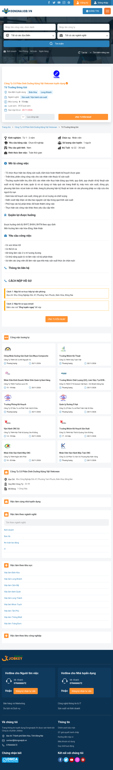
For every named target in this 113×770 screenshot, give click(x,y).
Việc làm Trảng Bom (12, 623)
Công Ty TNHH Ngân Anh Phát (15, 457)
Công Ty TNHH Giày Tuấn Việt (70, 360)
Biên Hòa (33, 92)
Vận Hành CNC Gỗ (12, 429)
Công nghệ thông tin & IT (69, 703)
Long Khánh (46, 92)
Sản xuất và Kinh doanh (69, 708)
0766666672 (11, 745)
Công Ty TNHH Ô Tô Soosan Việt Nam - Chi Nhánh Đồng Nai (81, 384)
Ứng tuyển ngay (83, 117)
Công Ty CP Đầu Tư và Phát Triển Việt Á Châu (21, 408)
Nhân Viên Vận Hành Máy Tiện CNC (74, 453)
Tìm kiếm (59, 43)
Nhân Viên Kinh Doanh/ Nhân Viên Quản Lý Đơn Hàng (27, 380)
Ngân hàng (44, 51)
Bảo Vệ (7, 536)
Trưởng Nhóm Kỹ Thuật (69, 356)
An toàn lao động (11, 543)
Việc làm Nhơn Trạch (13, 604)
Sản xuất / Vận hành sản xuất (34, 97)
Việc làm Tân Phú (11, 611)
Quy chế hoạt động (66, 746)
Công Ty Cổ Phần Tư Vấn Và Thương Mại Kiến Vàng (78, 457)
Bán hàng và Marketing (14, 703)
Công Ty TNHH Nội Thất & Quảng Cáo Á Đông (21, 432)
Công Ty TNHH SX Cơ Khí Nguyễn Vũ (17, 360)
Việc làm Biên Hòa (12, 572)
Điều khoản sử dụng (66, 741)
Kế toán (33, 51)
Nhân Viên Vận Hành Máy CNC (17, 453)
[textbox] (30, 35)
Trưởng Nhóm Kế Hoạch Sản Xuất (74, 429)
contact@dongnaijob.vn (16, 740)
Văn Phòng (23, 51)
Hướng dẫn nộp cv (65, 737)
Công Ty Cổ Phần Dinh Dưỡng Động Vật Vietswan (36, 127)
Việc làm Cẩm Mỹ (11, 585)
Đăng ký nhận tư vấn (25, 691)
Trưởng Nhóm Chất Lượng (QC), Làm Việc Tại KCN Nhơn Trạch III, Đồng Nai (81, 380)
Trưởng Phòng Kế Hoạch (15, 404)
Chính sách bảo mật (66, 728)
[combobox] (30, 35)
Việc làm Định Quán (12, 592)
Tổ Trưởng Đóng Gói (15, 87)
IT (5, 549)
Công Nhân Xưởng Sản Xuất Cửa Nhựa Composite (26, 356)
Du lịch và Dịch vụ (11, 708)
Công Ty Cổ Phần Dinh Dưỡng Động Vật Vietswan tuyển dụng (35, 83)
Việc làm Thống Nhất (13, 617)
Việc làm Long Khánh (13, 579)
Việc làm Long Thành (13, 598)
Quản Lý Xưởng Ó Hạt (68, 404)
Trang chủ (6, 127)
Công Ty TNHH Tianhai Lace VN (16, 384)
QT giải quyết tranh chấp (68, 732)
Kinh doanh (12, 51)
